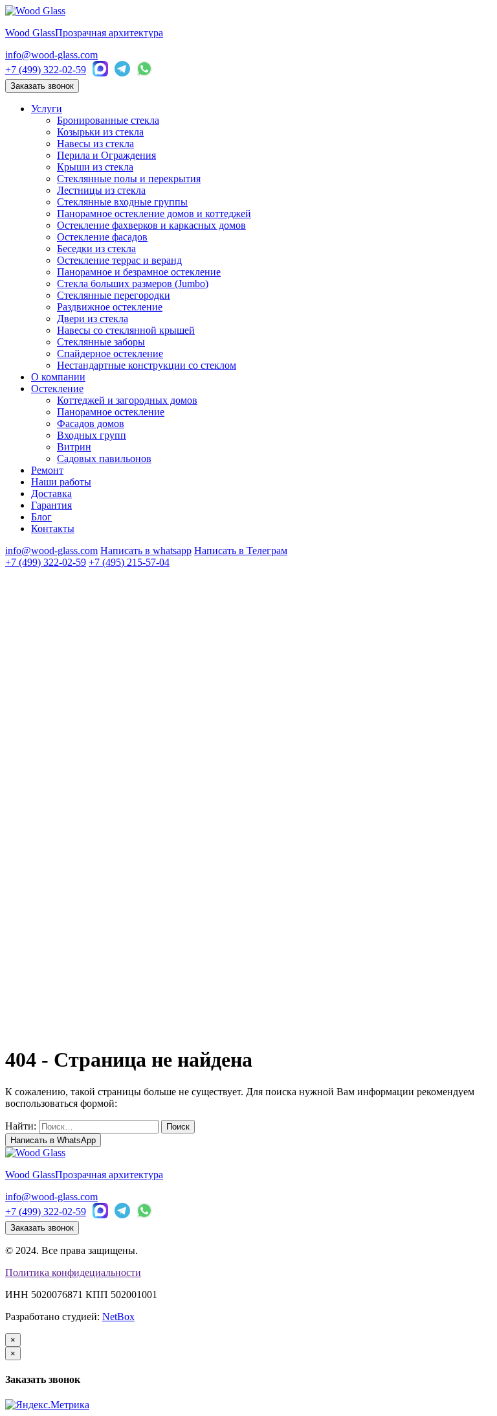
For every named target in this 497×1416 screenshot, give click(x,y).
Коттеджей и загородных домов (127, 400)
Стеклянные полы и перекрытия (129, 178)
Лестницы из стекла (101, 190)
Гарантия (51, 505)
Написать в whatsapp (146, 550)
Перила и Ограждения (106, 155)
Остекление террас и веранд (119, 260)
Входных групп (91, 435)
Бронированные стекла (108, 120)
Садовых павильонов (104, 458)
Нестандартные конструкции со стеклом (146, 365)
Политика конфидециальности (73, 1272)
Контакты (52, 528)
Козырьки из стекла (100, 131)
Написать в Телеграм (240, 550)
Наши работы (61, 481)
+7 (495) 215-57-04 (129, 562)
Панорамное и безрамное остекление (139, 271)
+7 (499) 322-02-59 (45, 69)
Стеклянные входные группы (122, 201)
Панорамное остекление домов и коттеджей (154, 213)
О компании (58, 376)
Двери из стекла (92, 318)
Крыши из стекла (95, 166)
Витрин (74, 446)
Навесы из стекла (95, 143)
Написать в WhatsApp (53, 1140)
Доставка (51, 493)
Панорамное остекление (110, 411)
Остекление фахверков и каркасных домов (151, 225)
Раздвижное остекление (109, 306)
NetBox (118, 1316)
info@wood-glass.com (51, 54)
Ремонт (47, 470)
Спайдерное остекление (110, 353)
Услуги (46, 108)
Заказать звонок (42, 86)
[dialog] (248, 1366)
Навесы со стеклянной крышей (126, 330)
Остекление (57, 388)
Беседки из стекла (96, 248)
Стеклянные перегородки (113, 295)
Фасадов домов (90, 423)
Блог (41, 516)
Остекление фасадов (102, 236)
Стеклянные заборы (101, 341)
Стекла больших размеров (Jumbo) (132, 283)
